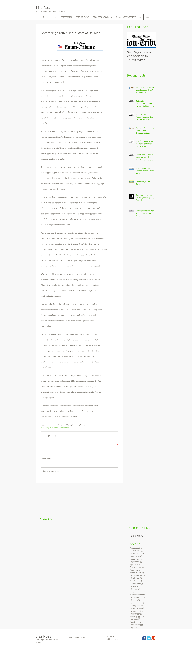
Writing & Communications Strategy (51, 11)
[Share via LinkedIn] (55, 436)
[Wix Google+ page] (153, 638)
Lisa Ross (43, 7)
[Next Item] (152, 40)
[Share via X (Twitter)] (48, 436)
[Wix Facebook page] (144, 638)
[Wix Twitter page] (149, 638)
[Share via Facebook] (42, 436)
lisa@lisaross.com (112, 639)
